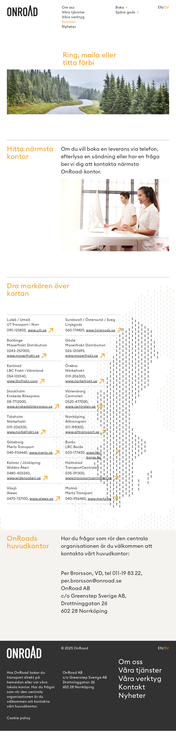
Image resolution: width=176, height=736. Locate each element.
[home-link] (33, 16)
